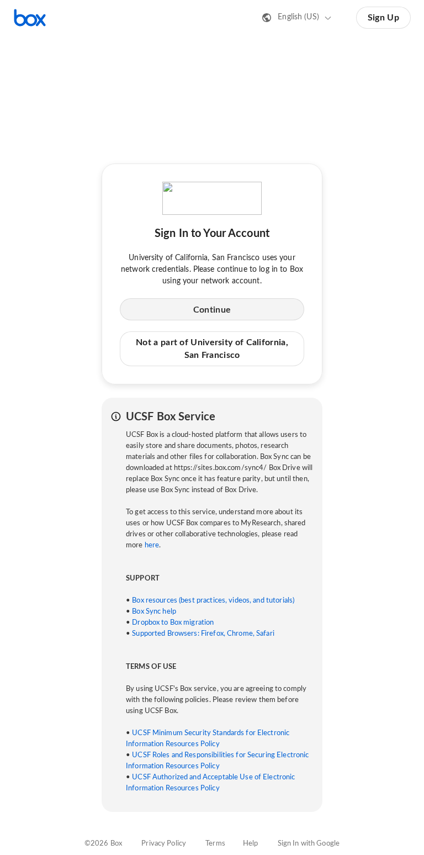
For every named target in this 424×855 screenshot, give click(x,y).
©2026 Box (103, 843)
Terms (215, 843)
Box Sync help (154, 611)
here (152, 545)
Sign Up (383, 17)
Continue (212, 309)
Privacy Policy (163, 843)
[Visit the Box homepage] (29, 18)
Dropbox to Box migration (173, 622)
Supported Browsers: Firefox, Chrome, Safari (203, 633)
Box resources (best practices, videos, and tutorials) (213, 600)
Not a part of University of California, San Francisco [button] (212, 348)
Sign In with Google (309, 843)
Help (250, 843)
